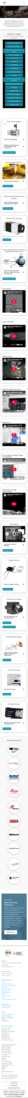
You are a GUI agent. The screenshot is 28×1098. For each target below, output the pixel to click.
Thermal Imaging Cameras (7, 1014)
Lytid (2, 997)
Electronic (14, 75)
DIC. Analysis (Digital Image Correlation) (14, 79)
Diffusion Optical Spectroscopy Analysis (14, 51)
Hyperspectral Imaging (14, 97)
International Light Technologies (9, 999)
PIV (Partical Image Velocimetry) (14, 84)
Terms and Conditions (13, 1094)
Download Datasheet (9, 152)
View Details (7, 239)
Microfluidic (14, 61)
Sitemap (22, 1094)
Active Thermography (14, 43)
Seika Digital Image (6, 995)
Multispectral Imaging (14, 94)
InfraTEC (3, 982)
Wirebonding (14, 68)
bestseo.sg (19, 1096)
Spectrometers (5, 1004)
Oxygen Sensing (14, 91)
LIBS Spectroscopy (14, 101)
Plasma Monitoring (14, 58)
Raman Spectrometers (6, 1005)
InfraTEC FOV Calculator (14, 55)
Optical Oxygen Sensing (14, 71)
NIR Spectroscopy (14, 104)
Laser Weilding (14, 65)
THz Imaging (14, 87)
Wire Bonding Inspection (14, 46)
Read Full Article (8, 186)
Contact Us (11, 932)
